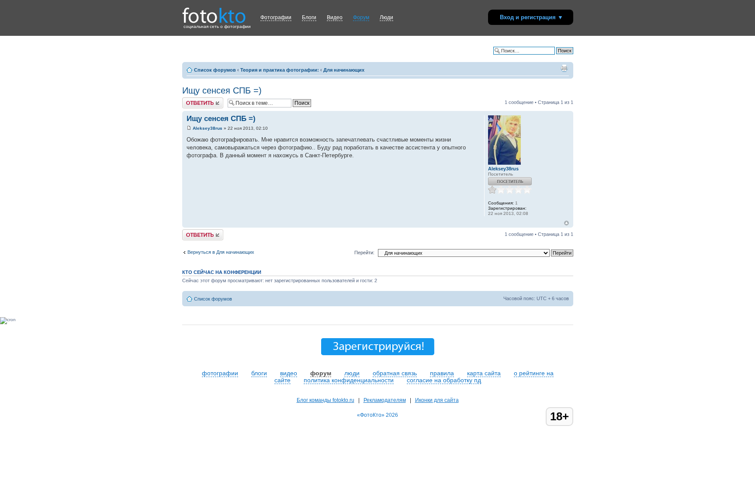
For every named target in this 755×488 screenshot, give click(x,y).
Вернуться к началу (566, 223)
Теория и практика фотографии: (279, 70)
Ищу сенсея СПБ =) (222, 90)
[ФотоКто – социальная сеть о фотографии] (214, 12)
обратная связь (395, 373)
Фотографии (275, 17)
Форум (361, 17)
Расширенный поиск (550, 57)
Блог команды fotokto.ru (325, 400)
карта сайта (484, 373)
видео (288, 373)
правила (442, 373)
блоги (259, 373)
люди (352, 373)
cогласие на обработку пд (444, 380)
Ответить (192, 100)
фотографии (220, 373)
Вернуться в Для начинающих (220, 252)
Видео (335, 17)
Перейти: (364, 252)
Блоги (309, 17)
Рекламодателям (385, 400)
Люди (386, 17)
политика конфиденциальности (349, 380)
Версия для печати (564, 68)
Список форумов (215, 70)
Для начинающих (343, 70)
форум (320, 373)
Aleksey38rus (207, 128)
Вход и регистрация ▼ (531, 17)
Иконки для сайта (437, 400)
